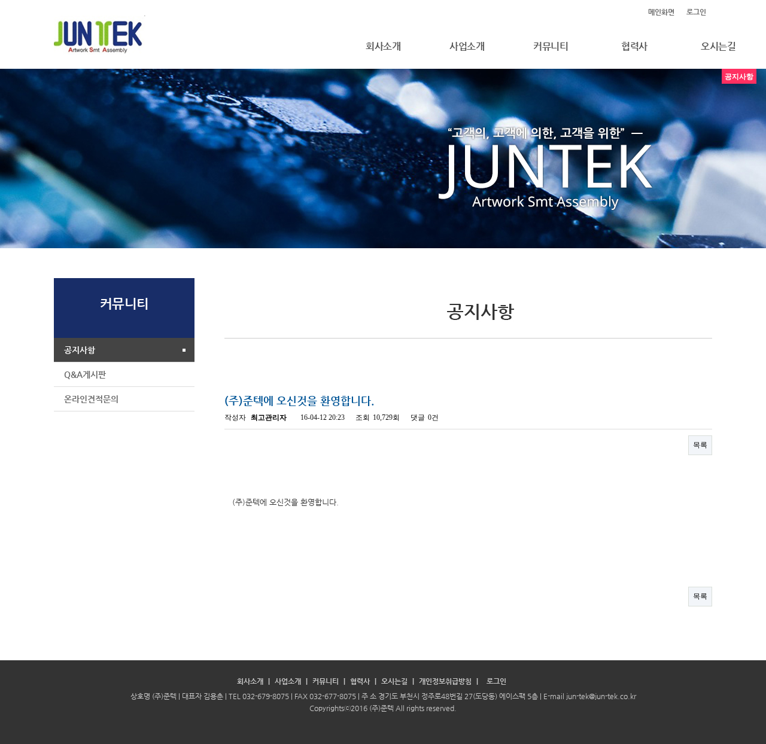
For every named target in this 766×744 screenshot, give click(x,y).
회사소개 (383, 46)
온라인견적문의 (91, 399)
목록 (700, 445)
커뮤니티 (550, 46)
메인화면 (661, 12)
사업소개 (466, 46)
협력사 (634, 46)
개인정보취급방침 (445, 681)
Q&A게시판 (85, 374)
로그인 (696, 12)
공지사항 (79, 350)
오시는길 (394, 681)
